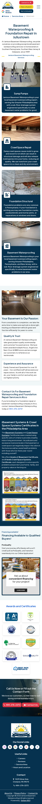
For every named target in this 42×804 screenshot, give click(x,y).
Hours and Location (21, 767)
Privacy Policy (20, 793)
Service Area (17, 16)
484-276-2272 (15, 409)
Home (6, 16)
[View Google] (15, 747)
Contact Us (25, 2)
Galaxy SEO (25, 800)
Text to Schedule (26, 11)
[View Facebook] (37, 747)
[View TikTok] (32, 747)
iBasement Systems (14, 432)
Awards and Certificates (21, 606)
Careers (21, 758)
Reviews (21, 761)
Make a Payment (26, 7)
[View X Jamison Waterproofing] (10, 747)
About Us (8, 793)
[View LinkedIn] (21, 747)
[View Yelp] (26, 747)
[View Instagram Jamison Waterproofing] (4, 747)
